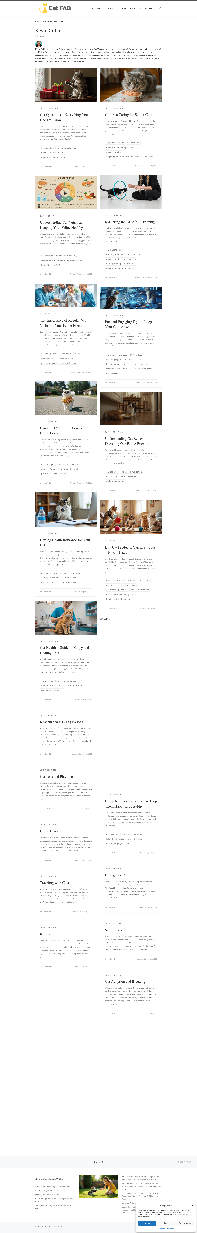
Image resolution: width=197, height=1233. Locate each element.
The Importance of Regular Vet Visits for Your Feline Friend (54, 1207)
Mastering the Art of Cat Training (130, 221)
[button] (192, 1205)
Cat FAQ (44, 1226)
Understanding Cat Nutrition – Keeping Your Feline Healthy (54, 1200)
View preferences (185, 1223)
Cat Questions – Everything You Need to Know (52, 1187)
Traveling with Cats (54, 882)
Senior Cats (113, 929)
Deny (166, 1223)
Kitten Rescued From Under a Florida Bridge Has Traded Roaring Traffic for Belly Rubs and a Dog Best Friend (141, 1186)
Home (37, 21)
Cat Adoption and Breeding (125, 981)
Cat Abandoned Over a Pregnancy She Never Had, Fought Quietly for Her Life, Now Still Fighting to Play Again (142, 1196)
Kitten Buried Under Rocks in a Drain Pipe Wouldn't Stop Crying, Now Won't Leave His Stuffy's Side (141, 1178)
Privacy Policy (170, 1228)
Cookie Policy (161, 1228)
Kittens (45, 934)
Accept (147, 1223)
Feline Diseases (51, 831)
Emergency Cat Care (120, 875)
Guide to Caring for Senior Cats (128, 114)
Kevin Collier (47, 166)
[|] (55, 7)
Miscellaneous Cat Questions (61, 721)
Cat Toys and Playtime (56, 776)
